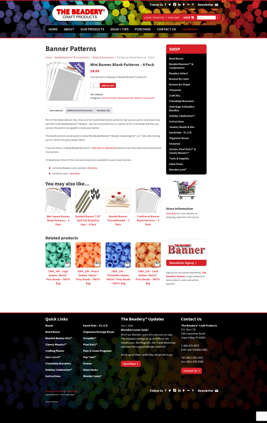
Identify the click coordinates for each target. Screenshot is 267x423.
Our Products (92, 29)
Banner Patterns (109, 98)
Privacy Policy (71, 391)
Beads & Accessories (103, 57)
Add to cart (108, 85)
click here (92, 167)
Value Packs (176, 164)
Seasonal (174, 143)
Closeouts (175, 90)
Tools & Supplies (179, 158)
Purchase (143, 29)
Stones (87, 363)
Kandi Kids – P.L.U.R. (95, 325)
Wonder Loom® (92, 376)
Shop (186, 17)
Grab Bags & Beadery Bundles (181, 108)
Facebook (165, 5)
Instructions (176, 121)
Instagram (175, 5)
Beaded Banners (126, 98)
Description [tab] (56, 110)
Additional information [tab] (80, 110)
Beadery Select (178, 73)
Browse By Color (179, 79)
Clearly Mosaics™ (55, 344)
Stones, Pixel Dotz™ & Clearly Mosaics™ (182, 151)
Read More (129, 364)
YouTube (184, 5)
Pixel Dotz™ (90, 344)
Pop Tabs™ (89, 357)
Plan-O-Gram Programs (97, 351)
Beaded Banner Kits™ (58, 338)
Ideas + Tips (119, 29)
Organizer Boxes (179, 138)
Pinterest (193, 5)
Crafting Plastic (54, 351)
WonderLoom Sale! (134, 330)
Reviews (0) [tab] (103, 110)
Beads (49, 325)
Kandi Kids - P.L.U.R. (180, 132)
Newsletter (216, 5)
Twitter (170, 5)
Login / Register (154, 17)
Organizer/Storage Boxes (98, 332)
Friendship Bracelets (181, 101)
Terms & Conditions (54, 391)
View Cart (174, 17)
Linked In (179, 5)
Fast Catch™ (53, 357)
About (69, 29)
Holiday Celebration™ (182, 116)
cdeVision (54, 401)
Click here (171, 213)
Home (53, 29)
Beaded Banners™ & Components (72, 57)
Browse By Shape (179, 84)
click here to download (103, 147)
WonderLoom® (177, 169)
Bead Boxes (176, 58)
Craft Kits (174, 95)
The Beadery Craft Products (80, 13)
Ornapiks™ (89, 338)
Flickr (188, 5)
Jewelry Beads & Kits (182, 127)
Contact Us (166, 29)
